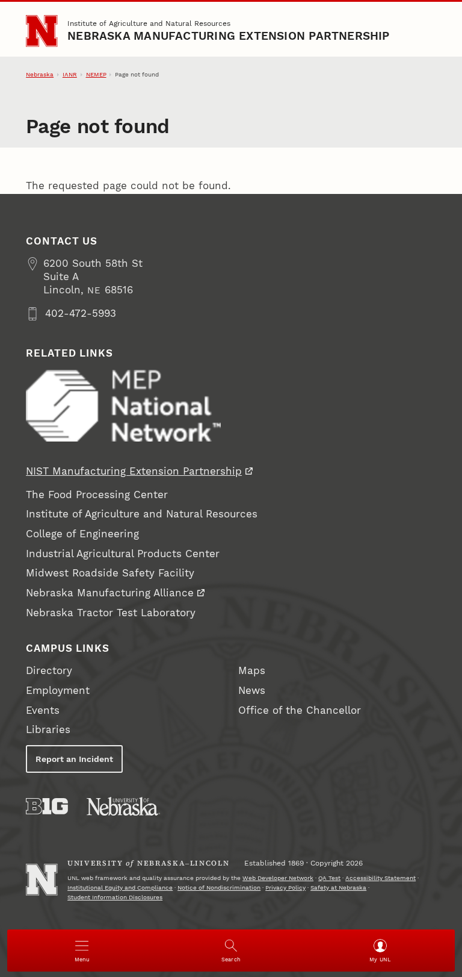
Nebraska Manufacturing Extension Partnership (228, 36)
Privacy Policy (285, 887)
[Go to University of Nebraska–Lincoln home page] (41, 30)
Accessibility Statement (380, 878)
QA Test (329, 878)
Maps (251, 670)
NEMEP (96, 74)
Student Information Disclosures (114, 897)
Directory (49, 670)
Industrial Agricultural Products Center (123, 554)
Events (43, 710)
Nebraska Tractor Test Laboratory (111, 613)
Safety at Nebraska (338, 887)
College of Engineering (82, 534)
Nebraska (40, 74)
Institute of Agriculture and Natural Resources (148, 23)
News (251, 690)
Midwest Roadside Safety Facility (110, 573)
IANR (70, 74)
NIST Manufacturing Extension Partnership (134, 471)
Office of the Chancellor (299, 710)
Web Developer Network (277, 878)
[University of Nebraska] (123, 806)
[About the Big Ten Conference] (47, 806)
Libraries (48, 729)
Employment (58, 690)
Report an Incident (74, 759)
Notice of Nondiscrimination (218, 887)
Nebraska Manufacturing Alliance (110, 593)
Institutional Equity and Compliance (120, 887)
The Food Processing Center (97, 495)
